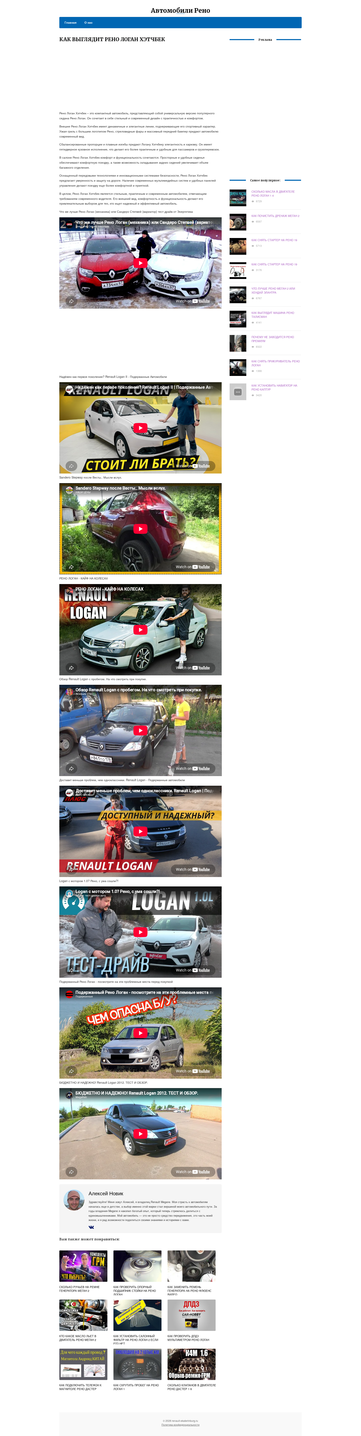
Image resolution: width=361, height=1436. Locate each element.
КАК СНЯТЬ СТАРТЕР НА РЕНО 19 (274, 240)
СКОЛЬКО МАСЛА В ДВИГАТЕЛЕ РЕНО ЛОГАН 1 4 (273, 193)
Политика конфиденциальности (180, 1424)
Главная (70, 22)
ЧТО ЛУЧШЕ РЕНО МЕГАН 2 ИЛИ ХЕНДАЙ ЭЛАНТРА (273, 290)
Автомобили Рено (180, 10)
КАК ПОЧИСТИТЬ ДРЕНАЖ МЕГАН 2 (275, 216)
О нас (88, 22)
